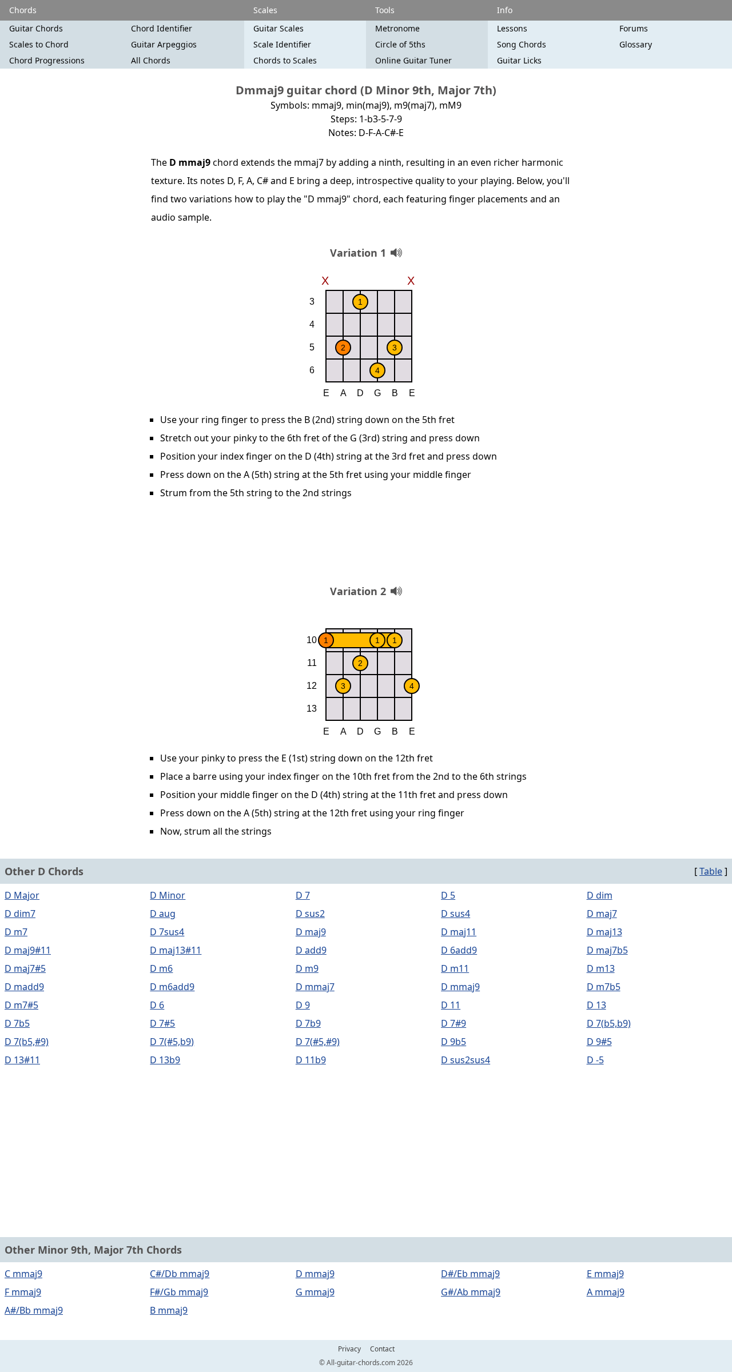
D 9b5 (453, 1041)
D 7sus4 (167, 932)
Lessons (512, 28)
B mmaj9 (169, 1310)
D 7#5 (162, 1023)
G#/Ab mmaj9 (470, 1292)
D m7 (16, 932)
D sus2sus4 (465, 1060)
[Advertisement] (366, 546)
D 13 (596, 1005)
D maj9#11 (28, 950)
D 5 (448, 895)
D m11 (455, 968)
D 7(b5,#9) (27, 1041)
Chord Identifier (161, 28)
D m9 (307, 968)
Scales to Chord (39, 44)
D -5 (595, 1060)
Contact (382, 1349)
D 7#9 (453, 1023)
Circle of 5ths (400, 44)
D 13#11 (22, 1060)
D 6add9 (459, 950)
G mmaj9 (315, 1292)
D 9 (303, 1005)
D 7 (303, 895)
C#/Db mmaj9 (179, 1273)
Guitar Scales (278, 28)
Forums (633, 28)
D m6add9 (172, 986)
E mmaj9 (605, 1273)
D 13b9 (165, 1060)
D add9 (311, 950)
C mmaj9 (23, 1273)
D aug (163, 913)
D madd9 (24, 986)
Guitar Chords (36, 28)
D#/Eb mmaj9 (470, 1273)
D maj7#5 (25, 968)
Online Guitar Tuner (413, 60)
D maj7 (602, 913)
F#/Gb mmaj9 (179, 1292)
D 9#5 (599, 1041)
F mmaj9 (23, 1292)
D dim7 (20, 913)
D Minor (167, 895)
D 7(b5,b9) (609, 1023)
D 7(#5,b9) (172, 1041)
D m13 (601, 968)
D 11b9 (311, 1060)
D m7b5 (603, 986)
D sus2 (310, 913)
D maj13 (604, 932)
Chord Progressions (47, 60)
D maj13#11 (175, 950)
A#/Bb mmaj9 (34, 1310)
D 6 (157, 1005)
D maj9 (311, 932)
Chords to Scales (285, 60)
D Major (22, 895)
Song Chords (521, 44)
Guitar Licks (519, 60)
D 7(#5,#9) (318, 1041)
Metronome (397, 28)
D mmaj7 (315, 986)
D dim (599, 895)
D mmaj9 (460, 986)
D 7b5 (17, 1023)
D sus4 (455, 913)
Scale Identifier (282, 44)
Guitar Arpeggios (164, 44)
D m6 (161, 968)
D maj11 (458, 932)
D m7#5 (21, 1005)
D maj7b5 (607, 950)
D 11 (450, 1005)
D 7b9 (308, 1023)
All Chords (150, 60)
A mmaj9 (605, 1292)
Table (710, 871)
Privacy (349, 1349)
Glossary (635, 44)
